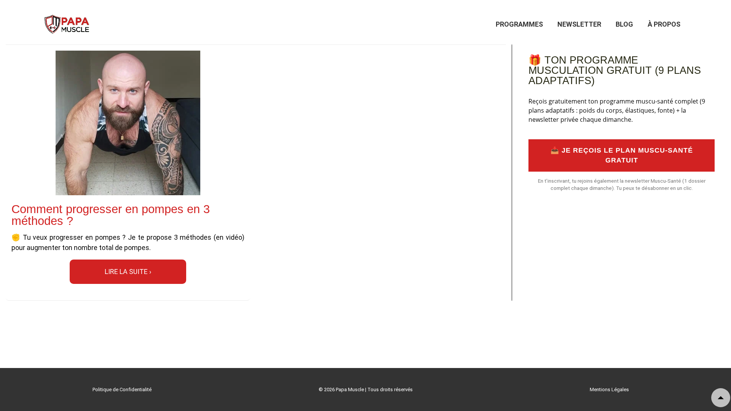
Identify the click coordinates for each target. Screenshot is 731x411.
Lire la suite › (128, 272)
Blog (624, 24)
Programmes (519, 24)
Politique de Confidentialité (122, 389)
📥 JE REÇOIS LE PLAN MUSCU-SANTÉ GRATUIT (622, 155)
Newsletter (579, 24)
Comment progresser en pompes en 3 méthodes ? (110, 215)
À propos (664, 24)
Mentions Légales (609, 389)
